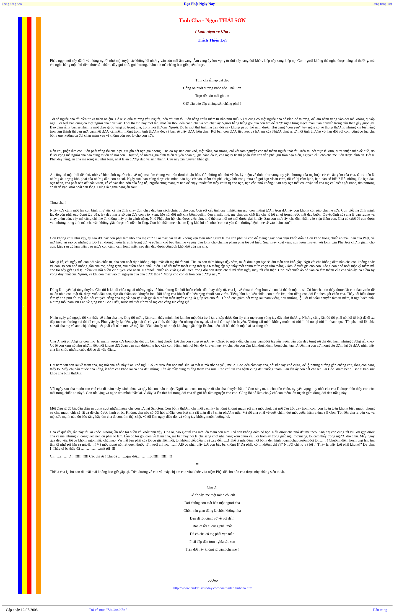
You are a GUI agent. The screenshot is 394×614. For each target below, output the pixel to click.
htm (212, 588)
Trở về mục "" (108, 610)
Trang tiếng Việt (382, 3)
